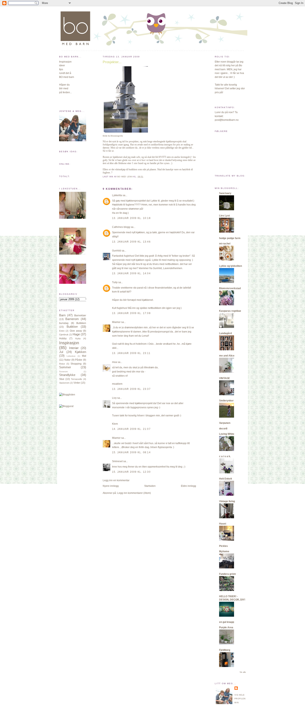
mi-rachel (224, 243)
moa (114, 362)
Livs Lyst (224, 215)
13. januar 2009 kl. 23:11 (131, 353)
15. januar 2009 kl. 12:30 (131, 471)
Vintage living (227, 501)
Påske (78, 359)
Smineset (117, 461)
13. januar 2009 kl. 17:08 (131, 313)
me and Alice (226, 355)
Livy (114, 397)
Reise (62, 364)
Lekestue (71, 356)
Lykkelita (117, 195)
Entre (62, 331)
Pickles (223, 546)
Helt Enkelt (225, 478)
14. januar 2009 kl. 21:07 (131, 429)
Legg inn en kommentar (116, 480)
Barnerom (72, 319)
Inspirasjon (69, 343)
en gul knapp (226, 622)
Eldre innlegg (188, 486)
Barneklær (80, 315)
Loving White (226, 434)
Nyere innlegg (111, 486)
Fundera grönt (227, 574)
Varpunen (224, 423)
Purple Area (226, 627)
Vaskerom (64, 383)
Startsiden (150, 486)
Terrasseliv (76, 379)
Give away (76, 330)
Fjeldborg (224, 650)
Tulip (115, 282)
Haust (222, 523)
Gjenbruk (63, 334)
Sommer (65, 367)
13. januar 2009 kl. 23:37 (131, 389)
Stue (61, 379)
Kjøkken (80, 352)
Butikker (72, 326)
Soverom (63, 371)
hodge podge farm (229, 238)
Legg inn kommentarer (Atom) (134, 493)
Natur (67, 359)
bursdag (63, 323)
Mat (84, 355)
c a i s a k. (225, 456)
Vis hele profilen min (240, 699)
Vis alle (243, 672)
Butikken (81, 323)
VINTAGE (224, 378)
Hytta (78, 338)
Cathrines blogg (121, 227)
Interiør (74, 348)
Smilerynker (226, 400)
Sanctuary (225, 193)
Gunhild (116, 250)
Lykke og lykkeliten (230, 266)
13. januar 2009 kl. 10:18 (131, 218)
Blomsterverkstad (230, 288)
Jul (61, 352)
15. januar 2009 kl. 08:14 (131, 452)
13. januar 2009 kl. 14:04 (131, 273)
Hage (76, 334)
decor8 (223, 428)
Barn (62, 315)
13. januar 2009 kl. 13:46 (131, 241)
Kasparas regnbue (230, 310)
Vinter (76, 382)
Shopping (76, 363)
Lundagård (225, 333)
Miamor (116, 322)
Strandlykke (67, 375)
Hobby (63, 338)
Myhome (224, 551)
